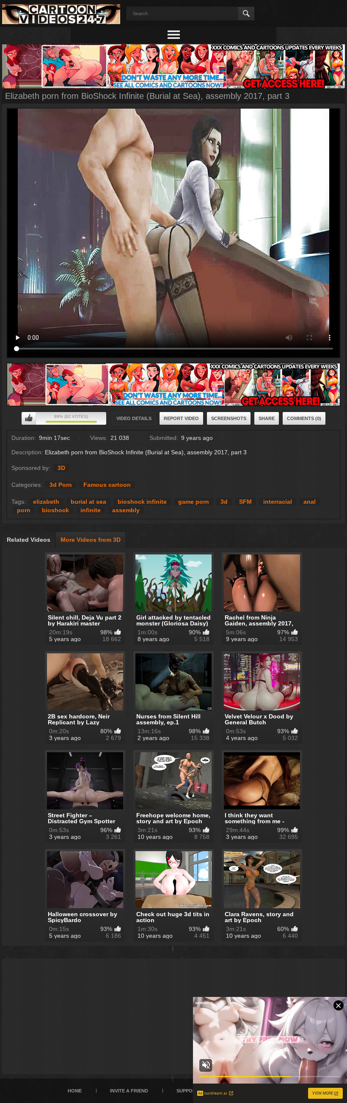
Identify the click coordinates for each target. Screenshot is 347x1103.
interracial (277, 501)
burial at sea (88, 501)
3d (224, 501)
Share (267, 418)
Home (75, 1090)
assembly (126, 510)
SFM (245, 501)
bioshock (55, 510)
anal (309, 501)
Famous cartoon (107, 484)
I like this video (29, 418)
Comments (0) (304, 418)
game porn (193, 501)
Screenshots (228, 418)
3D (61, 467)
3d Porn (61, 484)
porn (23, 510)
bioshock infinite (142, 501)
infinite (90, 510)
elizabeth (46, 501)
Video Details (133, 418)
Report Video (181, 418)
